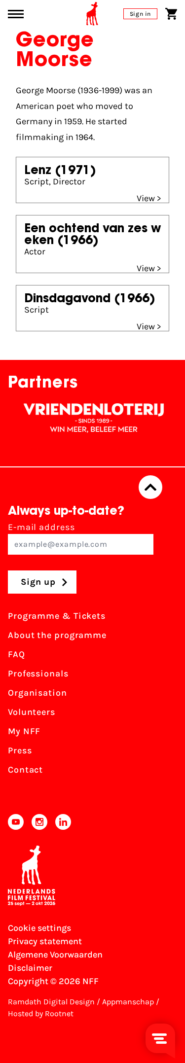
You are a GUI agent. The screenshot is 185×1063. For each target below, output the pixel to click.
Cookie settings (39, 927)
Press (20, 750)
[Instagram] (39, 822)
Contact (25, 769)
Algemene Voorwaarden (55, 954)
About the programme (57, 635)
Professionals (38, 673)
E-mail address (41, 527)
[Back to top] (150, 487)
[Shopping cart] (171, 14)
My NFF (24, 731)
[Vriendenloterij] (89, 418)
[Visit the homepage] (92, 14)
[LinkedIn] (63, 822)
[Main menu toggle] (16, 14)
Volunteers (31, 712)
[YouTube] (16, 822)
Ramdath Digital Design (51, 1001)
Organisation (37, 692)
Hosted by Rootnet (41, 1013)
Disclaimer (30, 967)
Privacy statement (45, 941)
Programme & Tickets (57, 615)
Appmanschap (128, 1001)
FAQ (16, 654)
